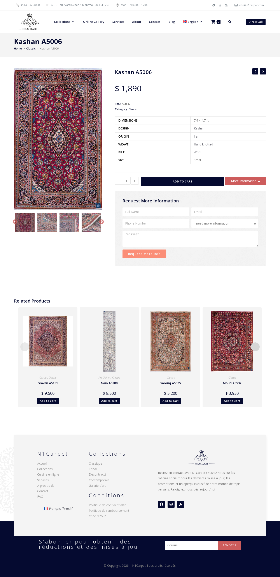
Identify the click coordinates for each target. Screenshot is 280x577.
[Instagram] (220, 5)
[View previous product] (255, 71)
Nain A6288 (109, 383)
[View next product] (263, 71)
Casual (43, 377)
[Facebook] (213, 5)
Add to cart (182, 181)
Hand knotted (203, 144)
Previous (14, 221)
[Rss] (226, 5)
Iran (196, 136)
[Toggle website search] (229, 22)
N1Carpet (139, 565)
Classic (30, 48)
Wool (197, 152)
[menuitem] (193, 22)
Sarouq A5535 (170, 383)
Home (18, 48)
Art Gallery (105, 377)
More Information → (245, 181)
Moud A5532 (232, 383)
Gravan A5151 (48, 383)
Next (101, 221)
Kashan (199, 128)
